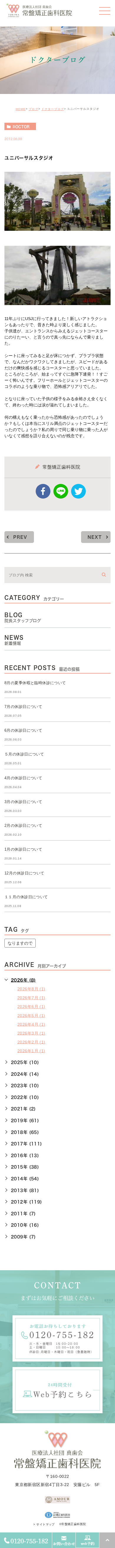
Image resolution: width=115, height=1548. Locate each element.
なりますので (20, 943)
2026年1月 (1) (31, 1050)
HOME (21, 109)
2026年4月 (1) (31, 1024)
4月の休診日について (23, 778)
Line (60, 491)
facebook (43, 491)
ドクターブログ (52, 109)
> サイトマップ (44, 1524)
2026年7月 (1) (31, 997)
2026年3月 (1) (31, 1033)
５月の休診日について (24, 754)
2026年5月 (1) (31, 1015)
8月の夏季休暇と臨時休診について (35, 683)
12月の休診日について (24, 873)
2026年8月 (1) (31, 989)
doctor (21, 126)
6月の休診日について (23, 730)
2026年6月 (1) (31, 1006)
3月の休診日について (23, 802)
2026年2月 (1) (31, 1041)
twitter (78, 491)
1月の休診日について (23, 849)
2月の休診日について (23, 825)
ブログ (33, 109)
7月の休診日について (23, 706)
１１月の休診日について (26, 897)
